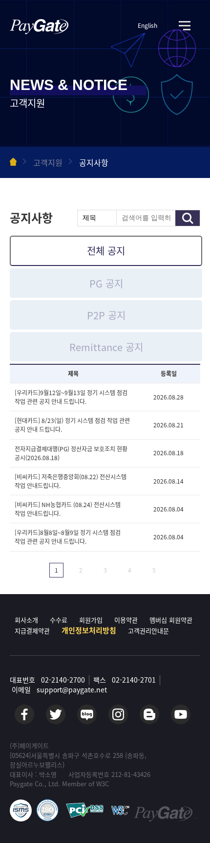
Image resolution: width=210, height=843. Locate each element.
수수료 (58, 619)
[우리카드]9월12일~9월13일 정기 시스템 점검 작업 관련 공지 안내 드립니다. (71, 397)
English (147, 26)
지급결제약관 (32, 630)
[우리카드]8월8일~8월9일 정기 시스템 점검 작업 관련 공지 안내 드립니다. (68, 537)
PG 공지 (106, 283)
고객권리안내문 (148, 630)
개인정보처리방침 (89, 630)
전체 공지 (106, 251)
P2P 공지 (106, 315)
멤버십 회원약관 (170, 619)
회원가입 (91, 619)
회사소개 (26, 619)
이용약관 (126, 619)
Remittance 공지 (106, 347)
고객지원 (48, 162)
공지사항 (93, 162)
